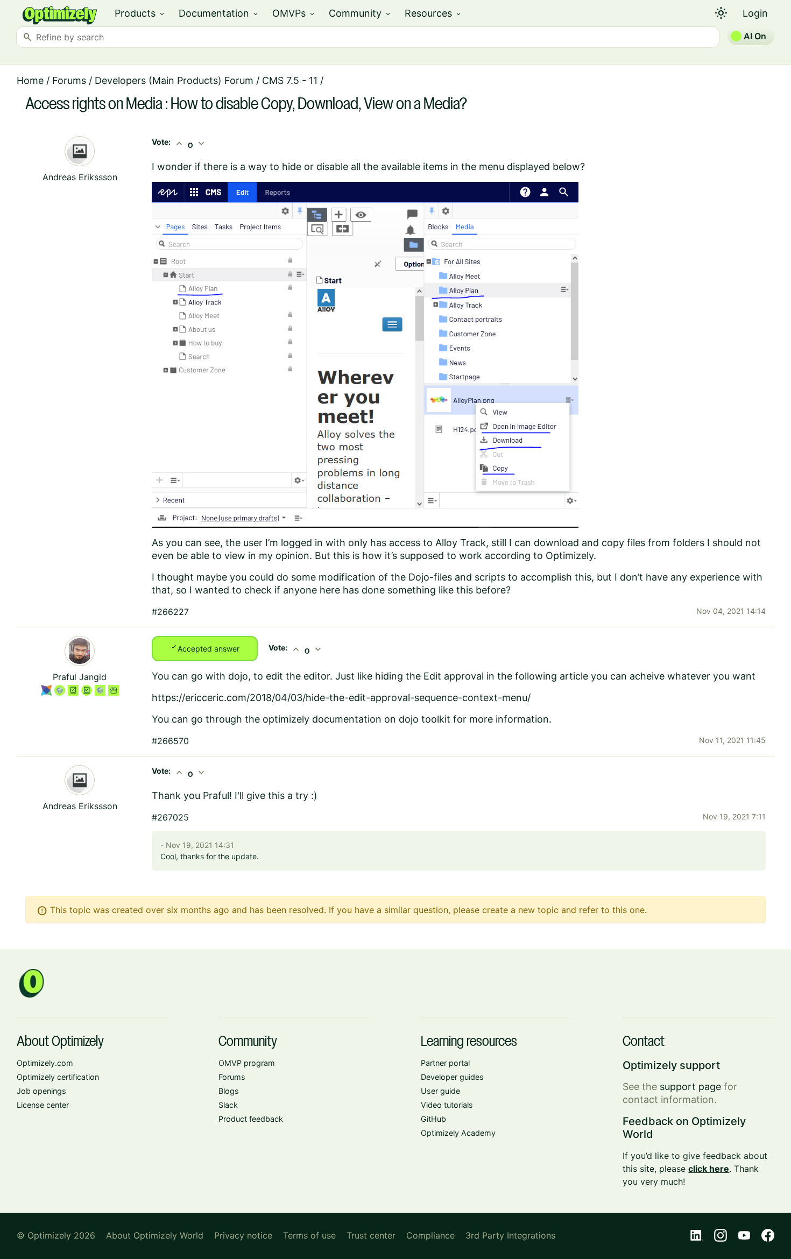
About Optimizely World (154, 1235)
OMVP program (246, 1062)
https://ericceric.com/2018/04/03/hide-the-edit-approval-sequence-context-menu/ (341, 697)
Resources (433, 13)
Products (140, 13)
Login (755, 13)
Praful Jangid (80, 676)
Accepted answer (204, 647)
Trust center (371, 1235)
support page (690, 1086)
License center (43, 1104)
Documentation (219, 13)
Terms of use (309, 1235)
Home (30, 80)
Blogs (228, 1090)
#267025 (170, 817)
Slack (228, 1104)
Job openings (41, 1090)
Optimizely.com (45, 1062)
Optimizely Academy (458, 1132)
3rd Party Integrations (510, 1235)
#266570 (170, 740)
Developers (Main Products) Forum (174, 80)
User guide (440, 1090)
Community (360, 13)
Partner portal (445, 1062)
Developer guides (452, 1076)
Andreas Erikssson (80, 177)
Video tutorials (447, 1104)
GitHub (433, 1118)
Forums (69, 80)
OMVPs (294, 13)
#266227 (170, 611)
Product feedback (250, 1118)
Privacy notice (243, 1235)
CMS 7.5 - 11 (289, 80)
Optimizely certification (58, 1076)
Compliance (430, 1235)
